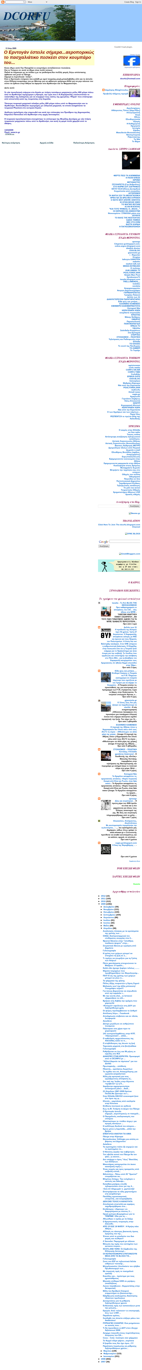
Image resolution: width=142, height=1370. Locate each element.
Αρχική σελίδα (46, 143)
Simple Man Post (132, 275)
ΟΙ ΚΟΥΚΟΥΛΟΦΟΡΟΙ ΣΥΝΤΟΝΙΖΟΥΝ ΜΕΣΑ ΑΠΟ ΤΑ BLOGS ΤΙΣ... (120, 1255)
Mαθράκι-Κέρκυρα (131, 383)
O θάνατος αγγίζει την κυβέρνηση (119, 1152)
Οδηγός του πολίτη (131, 474)
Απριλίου (108, 928)
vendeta (136, 286)
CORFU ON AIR (133, 370)
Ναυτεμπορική (133, 135)
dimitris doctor (133, 248)
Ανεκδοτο (107, 1021)
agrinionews (134, 365)
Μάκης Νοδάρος (132, 317)
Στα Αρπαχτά (134, 332)
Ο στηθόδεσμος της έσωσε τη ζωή (119, 1043)
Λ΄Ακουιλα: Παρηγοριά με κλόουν (119, 1241)
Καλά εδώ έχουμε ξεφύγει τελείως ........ (121, 968)
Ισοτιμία (136, 128)
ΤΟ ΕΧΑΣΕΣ (134, 344)
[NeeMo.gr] (134, 513)
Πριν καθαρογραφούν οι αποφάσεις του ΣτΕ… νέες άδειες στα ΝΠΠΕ (125, 609)
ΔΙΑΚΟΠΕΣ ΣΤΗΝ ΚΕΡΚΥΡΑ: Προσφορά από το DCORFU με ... (121, 1057)
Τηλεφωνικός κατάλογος (128, 485)
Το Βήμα (136, 141)
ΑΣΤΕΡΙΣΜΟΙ (134, 193)
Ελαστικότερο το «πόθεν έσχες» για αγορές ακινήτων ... (120, 1122)
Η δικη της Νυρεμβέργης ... (124, 845)
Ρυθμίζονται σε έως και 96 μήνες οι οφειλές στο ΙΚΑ (119, 1052)
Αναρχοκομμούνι (132, 288)
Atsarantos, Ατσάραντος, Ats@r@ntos (125, 822)
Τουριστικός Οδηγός (130, 490)
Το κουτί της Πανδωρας (129, 346)
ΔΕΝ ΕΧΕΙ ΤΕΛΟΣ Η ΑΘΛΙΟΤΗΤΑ (117, 1201)
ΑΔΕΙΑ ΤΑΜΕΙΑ (133, 220)
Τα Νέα (137, 139)
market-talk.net (133, 264)
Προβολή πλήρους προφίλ (115, 94)
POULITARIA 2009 (131, 273)
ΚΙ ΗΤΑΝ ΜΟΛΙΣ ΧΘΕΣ (130, 202)
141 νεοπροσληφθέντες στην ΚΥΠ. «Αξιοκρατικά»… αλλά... (119, 1034)
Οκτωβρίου (109, 912)
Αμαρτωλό (135, 396)
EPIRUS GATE (133, 376)
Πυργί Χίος (135, 414)
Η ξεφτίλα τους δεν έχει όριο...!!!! (118, 1343)
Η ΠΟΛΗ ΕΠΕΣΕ (133, 178)
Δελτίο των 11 (133, 297)
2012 (103, 896)
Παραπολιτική (133, 321)
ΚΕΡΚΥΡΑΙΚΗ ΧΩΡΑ (131, 310)
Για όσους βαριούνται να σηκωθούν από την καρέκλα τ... (120, 992)
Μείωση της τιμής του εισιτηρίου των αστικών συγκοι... (120, 1245)
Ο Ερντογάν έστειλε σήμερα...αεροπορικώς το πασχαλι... (121, 1112)
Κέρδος (136, 130)
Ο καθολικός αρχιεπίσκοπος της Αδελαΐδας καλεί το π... (118, 1039)
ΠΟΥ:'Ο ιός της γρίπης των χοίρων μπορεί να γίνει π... (119, 977)
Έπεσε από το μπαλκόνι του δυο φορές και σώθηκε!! (118, 1237)
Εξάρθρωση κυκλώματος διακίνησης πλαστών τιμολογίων (120, 1297)
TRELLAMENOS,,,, (131, 281)
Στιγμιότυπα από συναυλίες (127, 191)
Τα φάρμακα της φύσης (114, 981)
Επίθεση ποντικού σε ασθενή (117, 1106)
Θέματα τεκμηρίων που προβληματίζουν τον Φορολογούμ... (121, 972)
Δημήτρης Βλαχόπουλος (116, 90)
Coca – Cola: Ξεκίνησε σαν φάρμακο (120, 1338)
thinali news (134, 392)
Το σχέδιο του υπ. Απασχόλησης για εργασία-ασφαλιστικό (120, 1072)
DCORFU (27, 15)
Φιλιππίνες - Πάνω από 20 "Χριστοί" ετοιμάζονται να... (120, 1175)
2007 (103, 1362)
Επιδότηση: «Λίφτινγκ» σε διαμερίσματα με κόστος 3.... (117, 1210)
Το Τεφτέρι (135, 350)
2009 (103, 904)
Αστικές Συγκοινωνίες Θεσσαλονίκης (122, 443)
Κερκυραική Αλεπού (130, 405)
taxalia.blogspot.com (130, 279)
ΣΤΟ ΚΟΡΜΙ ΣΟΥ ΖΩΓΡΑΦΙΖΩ (126, 187)
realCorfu (135, 390)
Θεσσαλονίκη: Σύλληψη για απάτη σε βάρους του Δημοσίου (121, 1140)
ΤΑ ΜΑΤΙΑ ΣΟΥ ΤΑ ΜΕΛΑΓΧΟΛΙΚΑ (124, 195)
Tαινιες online (133, 434)
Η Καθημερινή (133, 124)
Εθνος (137, 117)
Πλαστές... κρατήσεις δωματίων (117, 1069)
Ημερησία (135, 126)
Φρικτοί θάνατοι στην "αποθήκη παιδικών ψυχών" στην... (118, 942)
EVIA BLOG (135, 250)
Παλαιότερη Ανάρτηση (83, 143)
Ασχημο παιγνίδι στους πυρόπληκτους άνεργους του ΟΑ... (121, 1334)
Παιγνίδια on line (132, 479)
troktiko (136, 284)
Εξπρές (136, 121)
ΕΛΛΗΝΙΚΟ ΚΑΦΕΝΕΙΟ (129, 304)
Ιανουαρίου (109, 1356)
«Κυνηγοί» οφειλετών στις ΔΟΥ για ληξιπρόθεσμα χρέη (119, 1007)
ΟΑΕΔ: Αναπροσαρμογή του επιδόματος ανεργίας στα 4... (117, 937)
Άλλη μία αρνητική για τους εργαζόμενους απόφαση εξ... (117, 1077)
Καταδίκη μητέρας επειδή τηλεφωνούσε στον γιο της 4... (118, 1185)
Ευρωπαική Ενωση (131, 457)
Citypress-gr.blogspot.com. (127, 244)
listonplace (135, 381)
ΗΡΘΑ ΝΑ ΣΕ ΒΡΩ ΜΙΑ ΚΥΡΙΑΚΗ (125, 198)
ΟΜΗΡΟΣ (136, 319)
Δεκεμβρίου (109, 907)
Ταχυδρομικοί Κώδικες (129, 483)
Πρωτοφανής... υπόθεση (114, 1066)
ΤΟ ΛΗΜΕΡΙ (135, 348)
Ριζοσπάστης (134, 137)
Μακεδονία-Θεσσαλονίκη (128, 132)
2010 (103, 901)
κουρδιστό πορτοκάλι (130, 312)
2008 (103, 1359)
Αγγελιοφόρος (133, 108)
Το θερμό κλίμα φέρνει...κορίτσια (118, 1340)
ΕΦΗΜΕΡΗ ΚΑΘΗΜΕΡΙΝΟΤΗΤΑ (125, 306)
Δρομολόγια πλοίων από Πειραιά (124, 448)
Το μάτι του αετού (132, 488)
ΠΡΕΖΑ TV (135, 326)
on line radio (134, 432)
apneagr (136, 241)
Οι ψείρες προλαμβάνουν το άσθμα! (120, 1011)
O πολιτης (135, 268)
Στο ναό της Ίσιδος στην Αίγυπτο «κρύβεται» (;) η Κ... (118, 1082)
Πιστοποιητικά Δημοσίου (128, 481)
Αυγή (137, 115)
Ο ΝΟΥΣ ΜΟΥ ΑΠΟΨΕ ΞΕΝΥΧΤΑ (125, 200)
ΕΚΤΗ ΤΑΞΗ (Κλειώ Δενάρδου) (126, 189)
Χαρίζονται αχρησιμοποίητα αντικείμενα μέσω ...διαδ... (116, 1087)
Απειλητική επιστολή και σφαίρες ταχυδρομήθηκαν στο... (119, 1205)
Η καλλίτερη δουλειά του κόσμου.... (119, 1126)
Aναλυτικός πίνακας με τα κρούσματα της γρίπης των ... (121, 932)
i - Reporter (135, 255)
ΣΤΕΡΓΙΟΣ (135, 335)
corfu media (134, 367)
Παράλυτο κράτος (111, 1315)
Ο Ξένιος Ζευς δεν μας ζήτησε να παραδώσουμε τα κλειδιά (124, 705)
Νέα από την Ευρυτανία (129, 410)
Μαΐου (106, 925)
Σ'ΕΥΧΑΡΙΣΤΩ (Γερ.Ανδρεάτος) (126, 184)
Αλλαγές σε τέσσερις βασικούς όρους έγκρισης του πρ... (120, 1232)
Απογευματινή (133, 112)
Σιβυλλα (136, 328)
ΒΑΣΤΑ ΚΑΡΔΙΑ (133, 224)
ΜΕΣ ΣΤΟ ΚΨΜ (133, 222)
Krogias (136, 257)
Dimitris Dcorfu (135, 54)
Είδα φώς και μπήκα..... (129, 301)
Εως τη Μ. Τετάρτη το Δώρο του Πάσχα (121, 1109)
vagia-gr (136, 394)
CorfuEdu (135, 374)
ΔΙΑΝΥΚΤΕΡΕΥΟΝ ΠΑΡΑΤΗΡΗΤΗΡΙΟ (123, 299)
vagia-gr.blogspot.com (126, 843)
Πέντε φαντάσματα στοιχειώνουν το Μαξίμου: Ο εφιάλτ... (119, 964)
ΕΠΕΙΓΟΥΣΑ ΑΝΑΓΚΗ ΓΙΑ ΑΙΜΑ (117, 1134)
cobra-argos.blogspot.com (127, 246)
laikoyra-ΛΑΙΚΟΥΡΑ (131, 259)
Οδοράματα (134, 476)
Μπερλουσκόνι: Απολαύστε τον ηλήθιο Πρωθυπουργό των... (121, 1267)
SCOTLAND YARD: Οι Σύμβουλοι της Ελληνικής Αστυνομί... (120, 1250)
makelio (136, 261)
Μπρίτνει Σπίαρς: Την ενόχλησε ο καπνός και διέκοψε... (119, 1180)
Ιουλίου (107, 920)
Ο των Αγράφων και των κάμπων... (123, 412)
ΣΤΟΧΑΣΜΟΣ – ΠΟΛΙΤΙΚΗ (128, 337)
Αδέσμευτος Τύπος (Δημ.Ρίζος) (125, 110)
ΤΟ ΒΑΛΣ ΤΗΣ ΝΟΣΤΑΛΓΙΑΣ (127, 218)
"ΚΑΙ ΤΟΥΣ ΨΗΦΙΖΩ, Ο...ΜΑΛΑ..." (124, 209)
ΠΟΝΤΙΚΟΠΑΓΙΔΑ (132, 324)
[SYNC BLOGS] (132, 534)
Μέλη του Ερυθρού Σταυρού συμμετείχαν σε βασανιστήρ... (118, 1292)
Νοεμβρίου (108, 909)
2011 (103, 898)
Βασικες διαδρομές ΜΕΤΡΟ (127, 445)
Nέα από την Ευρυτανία (129, 385)
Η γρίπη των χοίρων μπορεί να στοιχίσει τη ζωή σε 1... (117, 954)
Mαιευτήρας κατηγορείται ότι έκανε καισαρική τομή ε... (119, 1165)
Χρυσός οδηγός (132, 494)
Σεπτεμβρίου (109, 915)
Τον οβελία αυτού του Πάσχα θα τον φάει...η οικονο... (120, 1155)
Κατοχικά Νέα (133, 308)
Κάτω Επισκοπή (132, 401)
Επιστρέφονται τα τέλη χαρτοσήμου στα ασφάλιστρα (120, 1192)
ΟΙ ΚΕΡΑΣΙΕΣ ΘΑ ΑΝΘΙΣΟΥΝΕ (126, 211)
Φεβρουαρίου (110, 1353)
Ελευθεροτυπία (133, 119)
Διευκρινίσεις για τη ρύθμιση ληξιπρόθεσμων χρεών (116, 1302)
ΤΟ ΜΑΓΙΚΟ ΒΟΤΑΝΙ (130, 204)
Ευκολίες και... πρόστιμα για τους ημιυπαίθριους (118, 1277)
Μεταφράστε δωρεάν (130, 468)
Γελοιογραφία (109, 950)
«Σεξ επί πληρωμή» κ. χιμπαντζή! (119, 1189)
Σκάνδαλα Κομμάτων (130, 330)
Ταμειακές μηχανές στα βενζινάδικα (119, 1046)
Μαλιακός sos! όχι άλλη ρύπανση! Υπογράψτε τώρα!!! (119, 987)
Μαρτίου (107, 1351)
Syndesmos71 (133, 277)
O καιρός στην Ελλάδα (129, 430)
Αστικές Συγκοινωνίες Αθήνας (126, 441)
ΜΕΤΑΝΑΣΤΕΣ (133, 182)
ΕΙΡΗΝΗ (136, 180)
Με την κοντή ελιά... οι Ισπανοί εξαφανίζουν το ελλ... (117, 997)
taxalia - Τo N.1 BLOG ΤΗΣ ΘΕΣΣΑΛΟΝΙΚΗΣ (124, 604)
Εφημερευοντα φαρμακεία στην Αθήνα (122, 463)
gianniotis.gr (134, 253)
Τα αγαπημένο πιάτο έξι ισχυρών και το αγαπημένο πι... (120, 1148)
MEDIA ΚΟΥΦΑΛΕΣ (131, 266)
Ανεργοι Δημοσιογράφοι (128, 290)
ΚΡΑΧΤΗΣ (135, 315)
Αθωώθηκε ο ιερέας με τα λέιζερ (118, 1219)
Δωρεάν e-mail (133, 450)
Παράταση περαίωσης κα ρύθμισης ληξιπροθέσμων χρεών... (119, 1347)
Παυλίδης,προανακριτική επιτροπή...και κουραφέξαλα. (117, 1197)
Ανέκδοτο (107, 1144)
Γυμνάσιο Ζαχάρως (131, 399)
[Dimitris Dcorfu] (131, 65)
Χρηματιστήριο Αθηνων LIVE (126, 492)
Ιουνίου (107, 923)
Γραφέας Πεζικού (132, 295)
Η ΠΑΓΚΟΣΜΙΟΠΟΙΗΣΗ (129, 226)
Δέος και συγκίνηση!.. (124, 801)
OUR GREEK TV (132, 270)
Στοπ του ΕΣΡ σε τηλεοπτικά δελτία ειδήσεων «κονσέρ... (119, 1262)
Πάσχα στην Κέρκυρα (113, 1136)
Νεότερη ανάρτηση (11, 143)
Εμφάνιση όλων (134, 861)
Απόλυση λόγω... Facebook (116, 1013)
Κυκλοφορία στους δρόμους (127, 465)
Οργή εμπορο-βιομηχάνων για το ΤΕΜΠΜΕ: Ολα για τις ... (119, 1215)
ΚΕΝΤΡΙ (136, 403)
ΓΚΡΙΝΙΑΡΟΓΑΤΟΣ (132, 293)
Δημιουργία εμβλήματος (132, 67)
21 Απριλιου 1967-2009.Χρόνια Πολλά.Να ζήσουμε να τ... (117, 1092)
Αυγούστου (109, 917)
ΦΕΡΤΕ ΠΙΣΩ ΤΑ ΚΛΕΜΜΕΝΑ (127, 175)
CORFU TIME (134, 372)
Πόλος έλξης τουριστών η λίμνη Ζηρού (121, 983)
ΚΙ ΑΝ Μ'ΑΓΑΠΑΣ (132, 206)
